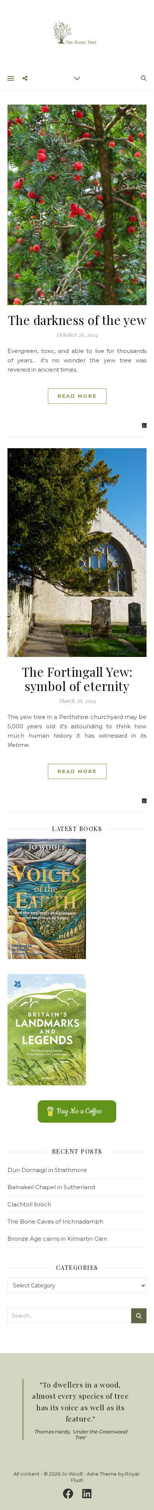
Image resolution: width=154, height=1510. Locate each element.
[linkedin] (87, 1494)
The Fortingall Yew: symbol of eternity (77, 678)
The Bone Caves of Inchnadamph (55, 1221)
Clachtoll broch (29, 1204)
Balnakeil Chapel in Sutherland (51, 1187)
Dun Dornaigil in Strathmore (47, 1169)
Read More (77, 396)
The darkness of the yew (77, 319)
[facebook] (69, 1494)
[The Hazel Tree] (77, 33)
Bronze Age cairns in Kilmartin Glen (57, 1238)
